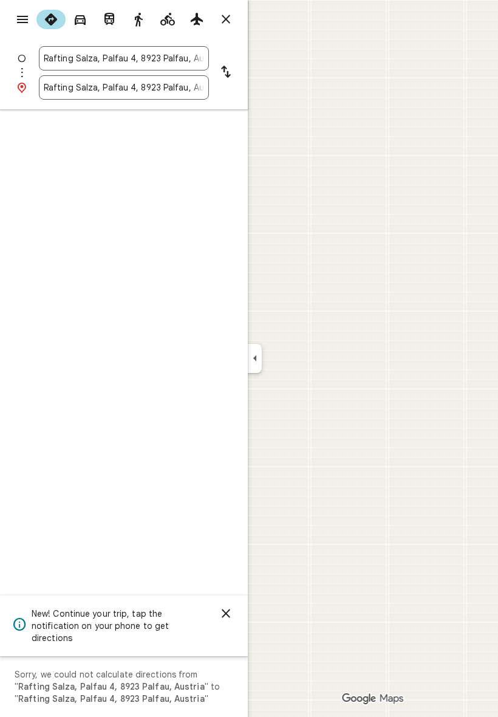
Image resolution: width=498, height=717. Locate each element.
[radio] (51, 19)
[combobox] (124, 58)
